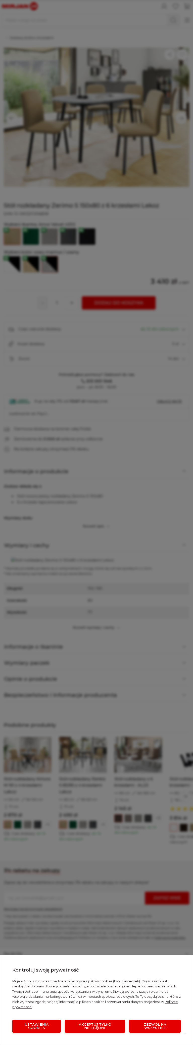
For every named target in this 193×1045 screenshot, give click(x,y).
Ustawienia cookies (37, 1026)
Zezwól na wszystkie (155, 1026)
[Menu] (185, 1034)
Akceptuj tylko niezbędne (95, 1026)
